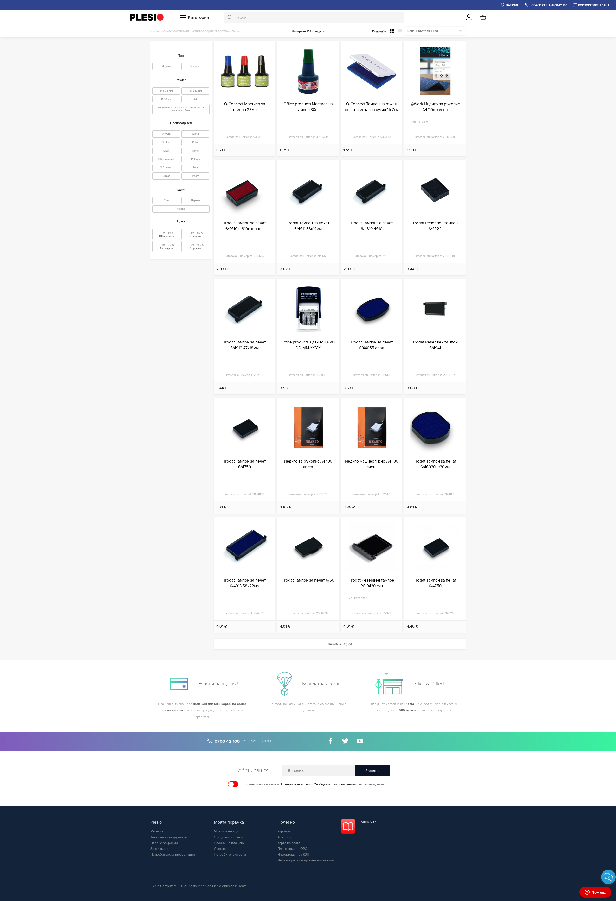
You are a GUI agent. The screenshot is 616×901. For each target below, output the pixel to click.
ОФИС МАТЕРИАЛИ (176, 31)
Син (166, 200)
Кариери (284, 831)
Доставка (221, 849)
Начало (155, 31)
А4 (195, 99)
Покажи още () (340, 644)
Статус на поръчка (228, 837)
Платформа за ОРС (292, 849)
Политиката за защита (295, 784)
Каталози (368, 821)
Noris (195, 150)
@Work (166, 133)
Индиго (166, 66)
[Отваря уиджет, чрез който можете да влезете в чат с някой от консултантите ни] (595, 893)
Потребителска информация (172, 854)
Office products (166, 159)
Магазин (156, 831)
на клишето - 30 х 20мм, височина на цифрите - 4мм (181, 109)
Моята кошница (226, 831)
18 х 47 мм (195, 90)
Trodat (195, 176)
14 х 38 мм (166, 90)
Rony (195, 167)
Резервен (195, 66)
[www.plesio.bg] (147, 17)
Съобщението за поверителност (336, 784)
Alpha (195, 133)
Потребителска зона (230, 854)
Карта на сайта (288, 843)
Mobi (166, 150)
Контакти (284, 837)
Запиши (372, 770)
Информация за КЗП (293, 854)
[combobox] (314, 17)
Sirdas (166, 176)
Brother (166, 142)
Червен (195, 200)
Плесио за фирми (164, 843)
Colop (195, 142)
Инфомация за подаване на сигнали (305, 860)
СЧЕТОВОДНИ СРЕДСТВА (211, 31)
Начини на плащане (229, 843)
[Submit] (229, 17)
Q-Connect (166, 167)
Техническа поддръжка (168, 837)
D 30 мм (166, 99)
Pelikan (195, 159)
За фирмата (159, 849)
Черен (181, 208)
